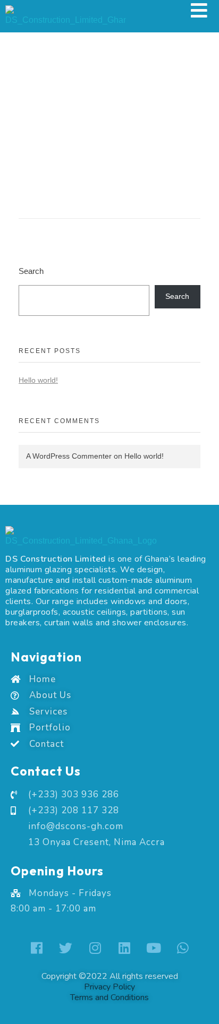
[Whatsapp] (183, 947)
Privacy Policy (109, 987)
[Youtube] (153, 947)
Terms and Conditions (109, 997)
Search (31, 271)
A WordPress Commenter (69, 456)
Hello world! (38, 380)
